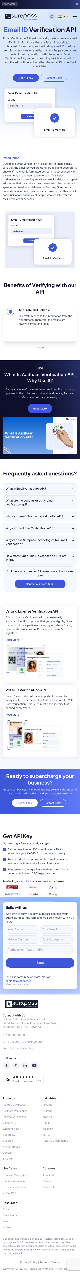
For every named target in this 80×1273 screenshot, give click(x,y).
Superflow (9, 1134)
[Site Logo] (21, 16)
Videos (7, 1227)
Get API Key (26, 77)
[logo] (40, 1004)
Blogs (6, 1209)
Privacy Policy (28, 1262)
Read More (40, 408)
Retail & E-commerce (55, 1140)
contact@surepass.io (18, 980)
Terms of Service (50, 1262)
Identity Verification (14, 1104)
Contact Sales (54, 77)
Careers (47, 1181)
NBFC (46, 1134)
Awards (7, 1221)
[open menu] (75, 16)
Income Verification (14, 1116)
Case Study (10, 1215)
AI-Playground (11, 1146)
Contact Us (49, 1187)
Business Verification (15, 1110)
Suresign (8, 1158)
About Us (48, 1175)
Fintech (47, 1104)
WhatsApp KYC (12, 1128)
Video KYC (9, 1122)
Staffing (47, 1110)
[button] (37, 347)
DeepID (7, 1152)
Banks (46, 1122)
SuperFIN (8, 1140)
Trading (47, 1116)
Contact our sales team (40, 584)
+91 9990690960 (14, 1035)
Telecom (48, 1128)
